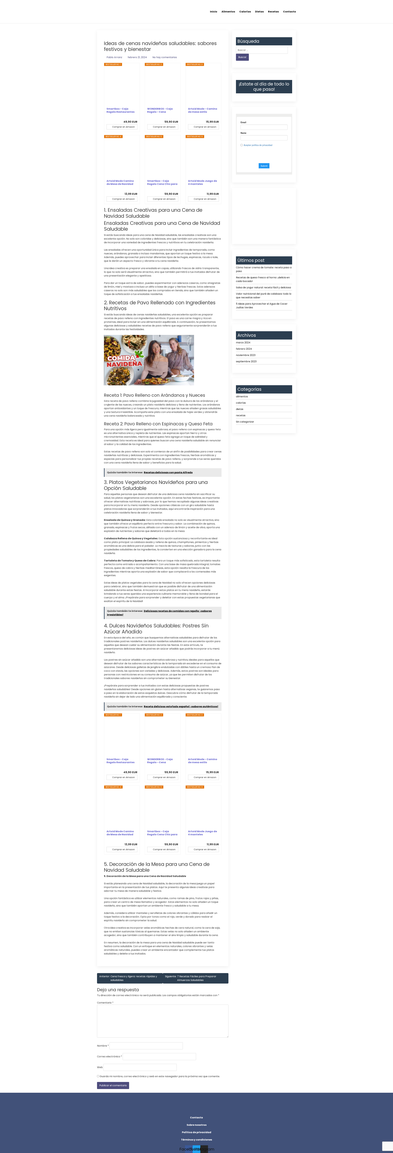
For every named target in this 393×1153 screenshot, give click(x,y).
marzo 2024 (243, 342)
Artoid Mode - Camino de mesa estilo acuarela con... (202, 110)
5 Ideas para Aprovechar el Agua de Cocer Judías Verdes (262, 305)
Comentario (105, 1002)
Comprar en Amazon (123, 126)
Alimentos (228, 11)
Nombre (103, 1046)
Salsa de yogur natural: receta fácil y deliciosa (263, 287)
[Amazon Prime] (133, 116)
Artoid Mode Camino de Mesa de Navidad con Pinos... (120, 182)
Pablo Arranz (114, 57)
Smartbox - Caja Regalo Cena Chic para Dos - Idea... (162, 182)
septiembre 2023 (246, 361)
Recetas (273, 11)
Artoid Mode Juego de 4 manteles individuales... (202, 182)
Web (100, 1067)
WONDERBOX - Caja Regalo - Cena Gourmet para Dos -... (161, 110)
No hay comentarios (164, 57)
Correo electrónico (109, 1056)
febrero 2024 (244, 349)
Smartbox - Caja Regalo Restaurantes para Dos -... (120, 110)
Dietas (259, 11)
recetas (240, 415)
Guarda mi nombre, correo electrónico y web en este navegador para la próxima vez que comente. (160, 1076)
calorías (241, 403)
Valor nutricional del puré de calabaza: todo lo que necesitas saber (263, 295)
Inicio (213, 11)
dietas (239, 409)
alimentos (242, 396)
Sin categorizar (245, 421)
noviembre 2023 (245, 355)
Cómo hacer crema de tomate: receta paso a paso (264, 269)
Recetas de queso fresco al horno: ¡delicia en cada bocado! (263, 279)
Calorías (245, 11)
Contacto (289, 11)
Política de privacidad (196, 1132)
